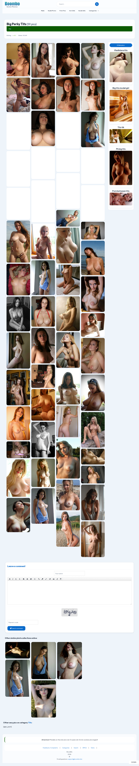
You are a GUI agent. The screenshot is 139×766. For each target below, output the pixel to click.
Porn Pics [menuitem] (63, 10)
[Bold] (9, 579)
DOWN (135, 762)
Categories (65, 748)
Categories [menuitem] (93, 10)
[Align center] (27, 579)
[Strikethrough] (19, 579)
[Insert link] (39, 579)
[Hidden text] (50, 579)
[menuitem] (42, 11)
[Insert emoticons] (35, 579)
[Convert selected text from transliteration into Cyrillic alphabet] (57, 579)
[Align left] (24, 579)
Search (76, 748)
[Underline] (16, 579)
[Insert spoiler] (61, 579)
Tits (10, 29)
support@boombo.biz (75, 759)
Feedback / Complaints (50, 748)
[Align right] (31, 579)
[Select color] (46, 579)
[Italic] (12, 579)
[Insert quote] (53, 579)
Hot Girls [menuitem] (72, 10)
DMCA (84, 748)
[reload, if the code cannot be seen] (69, 613)
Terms (93, 748)
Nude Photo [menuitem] (52, 10)
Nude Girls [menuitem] (81, 10)
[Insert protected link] (42, 579)
